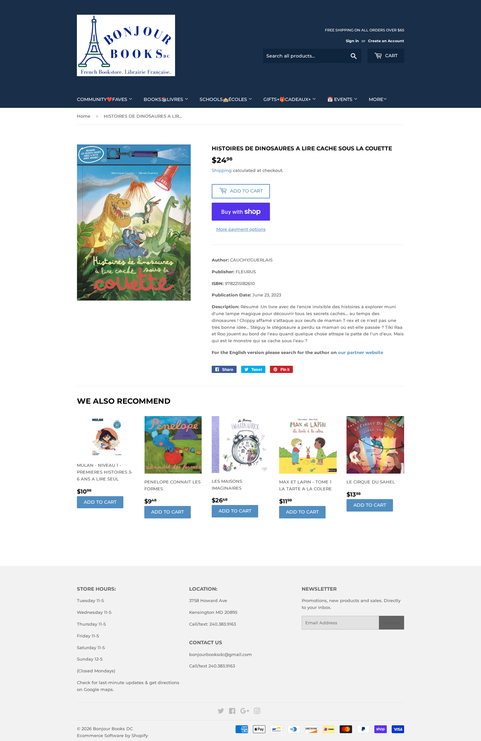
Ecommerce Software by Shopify (112, 735)
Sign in (352, 41)
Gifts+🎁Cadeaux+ (287, 99)
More (376, 99)
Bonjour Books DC (113, 728)
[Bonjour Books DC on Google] (244, 712)
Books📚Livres (164, 99)
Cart (391, 56)
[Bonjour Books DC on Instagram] (257, 712)
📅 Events (340, 99)
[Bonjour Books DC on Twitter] (221, 712)
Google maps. (98, 689)
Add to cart (100, 502)
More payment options (241, 229)
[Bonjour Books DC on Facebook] (232, 712)
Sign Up (391, 622)
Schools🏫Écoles (224, 99)
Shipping (222, 170)
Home (83, 116)
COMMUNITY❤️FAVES (103, 99)
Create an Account (386, 41)
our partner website (360, 352)
